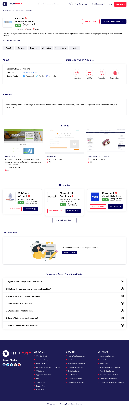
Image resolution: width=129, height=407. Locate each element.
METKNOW (51, 157)
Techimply (64, 404)
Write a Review (69, 252)
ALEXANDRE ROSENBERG (99, 157)
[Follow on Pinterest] (19, 364)
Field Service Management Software (112, 382)
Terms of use (40, 382)
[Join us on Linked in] (11, 364)
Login (110, 4)
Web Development (74, 360)
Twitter (41, 76)
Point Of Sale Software (107, 371)
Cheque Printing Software (108, 378)
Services (21, 48)
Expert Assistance (112, 21)
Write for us (40, 371)
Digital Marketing (74, 371)
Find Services (97, 4)
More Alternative (63, 220)
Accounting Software (107, 356)
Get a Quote (90, 21)
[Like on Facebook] (4, 364)
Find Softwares (81, 4)
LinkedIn (52, 76)
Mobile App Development (76, 356)
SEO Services (72, 375)
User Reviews (60, 48)
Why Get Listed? (41, 356)
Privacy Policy (41, 386)
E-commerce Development (77, 363)
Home (5, 11)
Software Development (16, 11)
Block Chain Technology (76, 382)
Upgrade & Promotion (43, 375)
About (8, 48)
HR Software (104, 363)
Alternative (46, 48)
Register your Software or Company (48, 367)
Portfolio (33, 48)
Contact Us (40, 390)
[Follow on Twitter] (7, 364)
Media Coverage (41, 363)
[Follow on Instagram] (15, 364)
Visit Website (28, 72)
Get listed (120, 4)
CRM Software (105, 360)
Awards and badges (42, 360)
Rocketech (108, 193)
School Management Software (110, 367)
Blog (37, 378)
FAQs (75, 48)
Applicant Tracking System (109, 375)
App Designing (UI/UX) (75, 378)
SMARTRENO (10, 157)
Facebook (29, 76)
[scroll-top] (126, 396)
